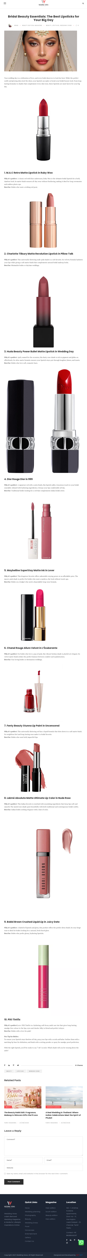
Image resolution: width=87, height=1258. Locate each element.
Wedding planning (53, 1107)
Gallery (28, 1237)
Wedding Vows (66, 25)
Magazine (38, 25)
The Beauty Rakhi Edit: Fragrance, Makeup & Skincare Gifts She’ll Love (21, 1114)
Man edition (50, 1219)
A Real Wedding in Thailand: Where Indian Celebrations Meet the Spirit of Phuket (63, 1115)
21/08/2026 (24, 1123)
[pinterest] (74, 1240)
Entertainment (31, 1234)
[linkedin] (70, 1240)
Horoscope (29, 1230)
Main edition (51, 1208)
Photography (30, 1215)
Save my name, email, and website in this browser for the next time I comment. (37, 1174)
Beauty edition (28, 25)
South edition (51, 1212)
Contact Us (29, 1241)
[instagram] (67, 1242)
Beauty (48, 25)
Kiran (16, 25)
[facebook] (66, 1240)
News (27, 1208)
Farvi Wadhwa (10, 1123)
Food (27, 1226)
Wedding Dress (31, 1223)
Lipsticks (55, 25)
